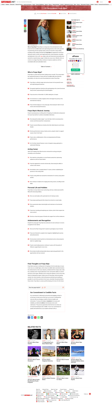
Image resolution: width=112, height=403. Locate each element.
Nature (78, 4)
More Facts (38, 392)
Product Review (63, 389)
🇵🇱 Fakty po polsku (69, 398)
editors (43, 303)
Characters (12, 4)
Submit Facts (75, 390)
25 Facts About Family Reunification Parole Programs (34, 381)
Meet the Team (54, 389)
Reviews (92, 4)
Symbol (68, 76)
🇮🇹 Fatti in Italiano (40, 394)
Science (96, 4)
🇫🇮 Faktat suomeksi (50, 395)
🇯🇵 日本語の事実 (63, 397)
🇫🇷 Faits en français (59, 392)
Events (33, 4)
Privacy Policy (67, 390)
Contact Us (71, 389)
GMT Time (69, 79)
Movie (75, 4)
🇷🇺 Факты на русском (51, 400)
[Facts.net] (8, 1)
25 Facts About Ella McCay (78, 48)
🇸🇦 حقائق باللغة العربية (61, 395)
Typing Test (69, 82)
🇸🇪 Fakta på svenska (74, 394)
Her (41, 56)
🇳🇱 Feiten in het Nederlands (57, 398)
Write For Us (38, 390)
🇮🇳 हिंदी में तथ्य (38, 397)
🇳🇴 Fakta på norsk (40, 395)
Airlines (3, 4)
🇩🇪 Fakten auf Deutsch (48, 392)
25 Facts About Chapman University (47, 360)
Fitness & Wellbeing (40, 4)
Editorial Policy (45, 389)
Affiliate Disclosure (47, 390)
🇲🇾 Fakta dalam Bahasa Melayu (42, 398)
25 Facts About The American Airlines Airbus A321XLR (77, 361)
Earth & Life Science (28, 4)
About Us (38, 389)
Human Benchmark (71, 86)
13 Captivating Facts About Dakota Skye (47, 343)
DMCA (55, 390)
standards (49, 301)
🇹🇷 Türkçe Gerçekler (40, 401)
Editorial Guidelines (72, 13)
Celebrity (7, 4)
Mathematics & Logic (69, 4)
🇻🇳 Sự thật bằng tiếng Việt (64, 400)
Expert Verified (63, 13)
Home (53, 5)
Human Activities (56, 4)
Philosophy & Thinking (85, 4)
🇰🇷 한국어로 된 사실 (74, 397)
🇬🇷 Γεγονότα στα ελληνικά (73, 395)
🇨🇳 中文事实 (49, 401)
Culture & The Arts (19, 4)
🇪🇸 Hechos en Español (70, 392)
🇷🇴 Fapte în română (40, 400)
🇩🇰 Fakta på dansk (63, 394)
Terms (60, 390)
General (46, 4)
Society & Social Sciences (104, 4)
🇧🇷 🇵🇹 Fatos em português (51, 394)
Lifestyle (62, 4)
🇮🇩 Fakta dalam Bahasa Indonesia (51, 397)
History (50, 4)
